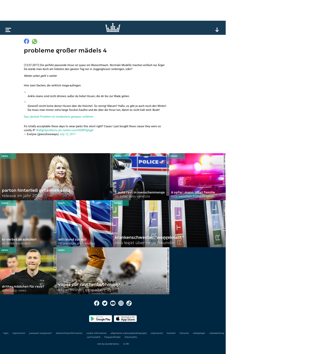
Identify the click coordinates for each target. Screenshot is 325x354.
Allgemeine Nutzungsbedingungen (129, 333)
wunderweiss (112, 344)
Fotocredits (131, 337)
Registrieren (18, 333)
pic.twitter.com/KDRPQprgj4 (75, 130)
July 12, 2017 (67, 134)
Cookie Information (96, 333)
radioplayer (199, 333)
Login (5, 333)
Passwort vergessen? (40, 333)
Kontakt (171, 333)
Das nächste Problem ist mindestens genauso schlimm (58, 116)
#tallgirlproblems (47, 130)
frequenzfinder (112, 337)
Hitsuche (184, 333)
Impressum (157, 333)
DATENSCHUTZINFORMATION (69, 333)
